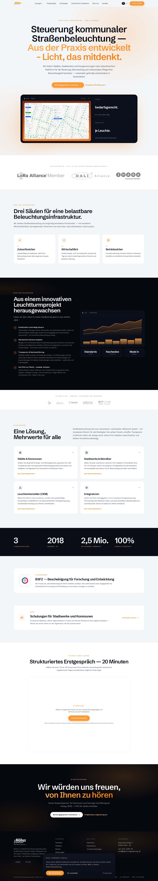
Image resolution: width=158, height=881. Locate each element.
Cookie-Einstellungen (79, 718)
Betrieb (57, 849)
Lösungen (38, 3)
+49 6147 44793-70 (125, 849)
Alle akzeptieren (55, 873)
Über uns (95, 3)
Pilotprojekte (51, 3)
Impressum (90, 843)
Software (58, 846)
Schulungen (64, 3)
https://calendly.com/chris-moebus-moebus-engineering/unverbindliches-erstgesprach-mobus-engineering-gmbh (79, 723)
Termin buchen (137, 3)
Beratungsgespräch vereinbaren (67, 85)
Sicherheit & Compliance (80, 3)
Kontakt (105, 3)
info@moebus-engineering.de (95, 815)
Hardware (58, 843)
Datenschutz (91, 846)
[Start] (17, 3)
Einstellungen (107, 873)
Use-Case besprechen (26, 474)
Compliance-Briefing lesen (95, 85)
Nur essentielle (72, 873)
